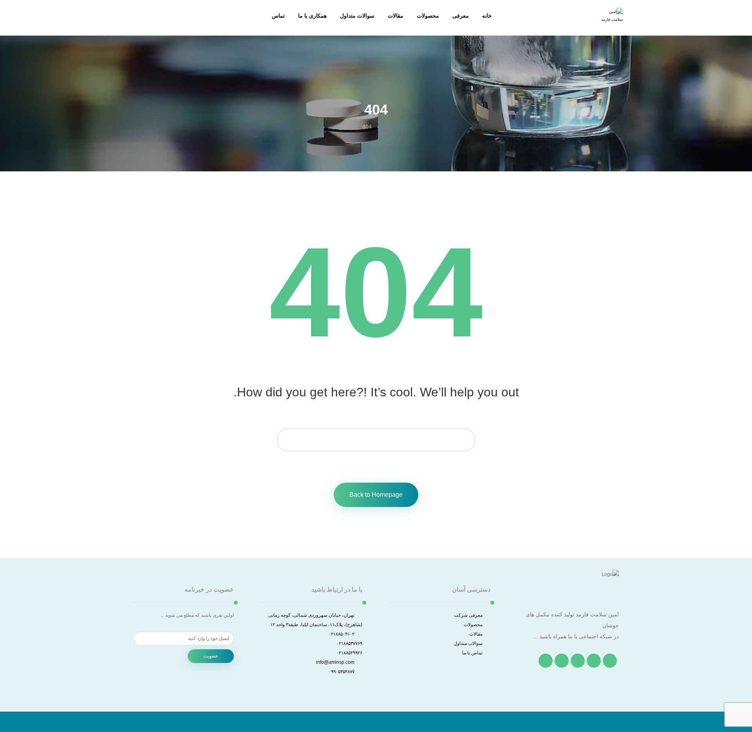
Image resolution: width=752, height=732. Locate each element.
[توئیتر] (594, 661)
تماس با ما (472, 653)
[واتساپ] (546, 661)
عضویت (210, 656)
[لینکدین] (562, 661)
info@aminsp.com (335, 662)
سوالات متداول (468, 643)
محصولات (473, 624)
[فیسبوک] (610, 661)
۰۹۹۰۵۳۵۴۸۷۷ (341, 671)
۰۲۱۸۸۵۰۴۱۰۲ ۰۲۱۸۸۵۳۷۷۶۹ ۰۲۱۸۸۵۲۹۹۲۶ (345, 643)
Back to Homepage (376, 494)
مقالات (476, 634)
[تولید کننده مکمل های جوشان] (611, 19)
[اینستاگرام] (578, 661)
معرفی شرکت (468, 615)
